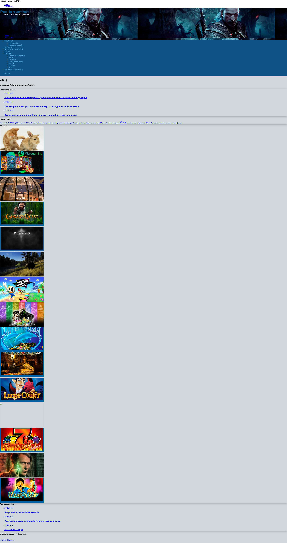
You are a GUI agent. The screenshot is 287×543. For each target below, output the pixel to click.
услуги (174, 123)
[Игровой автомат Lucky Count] (22, 402)
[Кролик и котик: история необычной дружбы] (22, 150)
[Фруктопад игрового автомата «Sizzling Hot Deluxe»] (22, 452)
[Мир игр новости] (15, 32)
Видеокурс (13, 123)
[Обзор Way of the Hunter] (22, 276)
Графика (12, 65)
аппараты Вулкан (55, 123)
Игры (11, 57)
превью (149, 123)
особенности (132, 123)
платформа (141, 123)
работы (163, 123)
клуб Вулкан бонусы (104, 123)
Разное (8, 53)
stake (6, 123)
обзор (123, 122)
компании (114, 123)
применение (156, 123)
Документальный (16, 61)
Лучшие (29, 123)
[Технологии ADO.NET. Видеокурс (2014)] (22, 427)
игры (96, 123)
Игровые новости (13, 49)
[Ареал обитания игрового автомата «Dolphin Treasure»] (22, 351)
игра (92, 123)
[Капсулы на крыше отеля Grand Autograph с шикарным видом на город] (22, 201)
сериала (168, 123)
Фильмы (12, 59)
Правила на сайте (16, 45)
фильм (179, 123)
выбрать (87, 123)
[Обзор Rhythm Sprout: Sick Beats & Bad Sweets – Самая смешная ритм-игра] (22, 301)
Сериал (40, 123)
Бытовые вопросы (13, 69)
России (35, 123)
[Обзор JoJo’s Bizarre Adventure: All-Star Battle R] (22, 326)
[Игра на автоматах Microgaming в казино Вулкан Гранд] (22, 175)
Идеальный (22, 123)
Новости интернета (17, 55)
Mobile (11, 63)
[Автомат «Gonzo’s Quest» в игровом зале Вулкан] (22, 226)
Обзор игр (9, 47)
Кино (7, 51)
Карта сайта (14, 43)
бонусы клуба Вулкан (70, 123)
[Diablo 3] (22, 251)
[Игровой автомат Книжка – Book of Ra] (22, 376)
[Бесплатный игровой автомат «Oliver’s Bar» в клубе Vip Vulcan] (22, 502)
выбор (81, 123)
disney (2, 123)
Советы (45, 123)
